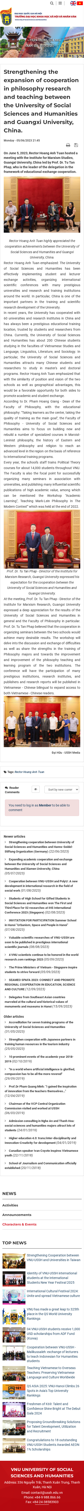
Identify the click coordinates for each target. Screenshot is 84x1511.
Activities (10, 1205)
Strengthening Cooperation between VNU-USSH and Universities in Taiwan (53, 1257)
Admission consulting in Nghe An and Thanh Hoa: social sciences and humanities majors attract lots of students (40, 1125)
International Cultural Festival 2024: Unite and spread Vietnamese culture (53, 1293)
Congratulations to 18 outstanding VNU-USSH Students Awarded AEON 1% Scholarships (53, 1444)
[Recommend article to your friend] (62, 145)
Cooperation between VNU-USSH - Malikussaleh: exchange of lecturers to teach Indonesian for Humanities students (52, 1354)
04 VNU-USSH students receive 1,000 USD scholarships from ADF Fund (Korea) (53, 1333)
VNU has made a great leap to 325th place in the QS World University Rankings (53, 1313)
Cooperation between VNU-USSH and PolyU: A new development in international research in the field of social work (41, 886)
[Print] (68, 145)
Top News (14, 1243)
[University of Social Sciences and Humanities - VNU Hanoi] (6, 16)
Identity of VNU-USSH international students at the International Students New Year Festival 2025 (52, 1277)
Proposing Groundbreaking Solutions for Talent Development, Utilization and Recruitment (53, 1426)
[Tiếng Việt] (80, 3)
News (9, 1193)
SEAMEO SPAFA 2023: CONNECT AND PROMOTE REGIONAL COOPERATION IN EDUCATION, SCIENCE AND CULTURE (40, 984)
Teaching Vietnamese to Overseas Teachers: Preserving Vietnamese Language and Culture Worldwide (51, 1372)
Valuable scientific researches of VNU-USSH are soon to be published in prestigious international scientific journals (39, 942)
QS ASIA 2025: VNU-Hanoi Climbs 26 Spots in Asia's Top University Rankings (53, 1390)
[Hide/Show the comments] (36, 789)
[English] (73, 3)
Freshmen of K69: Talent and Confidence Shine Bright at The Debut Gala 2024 (53, 1408)
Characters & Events (19, 1224)
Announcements (16, 1215)
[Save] (76, 145)
